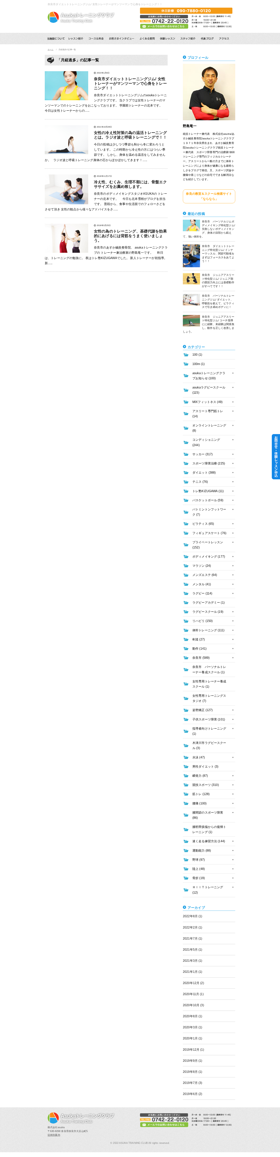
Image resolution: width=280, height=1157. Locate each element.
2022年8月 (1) (192, 916)
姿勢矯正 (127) (202, 710)
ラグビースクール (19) (207, 611)
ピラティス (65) (203, 523)
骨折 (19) (198, 878)
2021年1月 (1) (192, 971)
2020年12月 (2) (193, 983)
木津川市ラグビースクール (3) (209, 745)
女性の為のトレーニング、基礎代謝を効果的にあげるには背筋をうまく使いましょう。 (130, 235)
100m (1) (198, 364)
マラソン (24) (201, 565)
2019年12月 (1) (193, 1049)
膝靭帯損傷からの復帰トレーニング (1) (209, 829)
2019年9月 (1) (192, 1060)
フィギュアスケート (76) (209, 533)
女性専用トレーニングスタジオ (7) (209, 698)
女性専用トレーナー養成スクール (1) (209, 684)
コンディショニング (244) (206, 442)
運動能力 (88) (201, 850)
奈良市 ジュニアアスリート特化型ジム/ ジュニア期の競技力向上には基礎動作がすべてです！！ (218, 280)
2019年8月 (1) (192, 1071)
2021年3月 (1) (192, 960)
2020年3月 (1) (192, 1027)
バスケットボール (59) (207, 500)
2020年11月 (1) (193, 994)
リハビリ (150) (202, 621)
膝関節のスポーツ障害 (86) (207, 815)
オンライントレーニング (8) (209, 428)
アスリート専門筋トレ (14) (207, 413)
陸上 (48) (198, 868)
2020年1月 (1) (192, 1038)
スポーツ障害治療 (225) (208, 463)
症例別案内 (54, 1135)
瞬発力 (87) (200, 775)
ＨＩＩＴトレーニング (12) (207, 890)
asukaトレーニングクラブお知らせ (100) (208, 375)
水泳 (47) (198, 757)
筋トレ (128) (201, 794)
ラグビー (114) (202, 593)
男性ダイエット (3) (205, 766)
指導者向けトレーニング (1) (209, 731)
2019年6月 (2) (192, 1094)
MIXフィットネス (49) (207, 402)
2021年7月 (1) (192, 938)
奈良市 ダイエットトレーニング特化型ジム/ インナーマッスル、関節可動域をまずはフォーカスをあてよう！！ (218, 253)
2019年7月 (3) (192, 1082)
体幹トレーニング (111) (208, 630)
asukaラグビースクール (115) (208, 390)
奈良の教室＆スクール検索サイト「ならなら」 (209, 196)
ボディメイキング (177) (208, 556)
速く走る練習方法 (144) (208, 841)
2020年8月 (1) (192, 1016)
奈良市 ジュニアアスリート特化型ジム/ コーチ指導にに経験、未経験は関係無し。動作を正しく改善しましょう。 (208, 324)
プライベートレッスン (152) (207, 545)
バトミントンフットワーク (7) (209, 512)
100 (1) (197, 354)
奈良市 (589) (201, 657)
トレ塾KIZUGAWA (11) (208, 491)
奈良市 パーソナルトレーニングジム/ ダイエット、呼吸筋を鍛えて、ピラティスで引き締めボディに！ (218, 301)
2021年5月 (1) (192, 949)
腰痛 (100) (199, 803)
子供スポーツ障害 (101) (208, 719)
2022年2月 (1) (192, 927)
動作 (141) (199, 648)
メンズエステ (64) (204, 574)
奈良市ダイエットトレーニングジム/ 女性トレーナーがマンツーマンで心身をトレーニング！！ (130, 83)
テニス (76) (200, 481)
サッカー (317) (202, 454)
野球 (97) (198, 859)
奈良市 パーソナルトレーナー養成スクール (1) (209, 669)
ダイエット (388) (204, 472)
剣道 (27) (198, 639)
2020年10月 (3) (193, 1005)
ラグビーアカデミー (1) (208, 602)
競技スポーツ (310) (205, 784)
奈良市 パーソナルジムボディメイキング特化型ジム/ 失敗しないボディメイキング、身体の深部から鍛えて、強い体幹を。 (209, 229)
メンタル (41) (201, 584)
